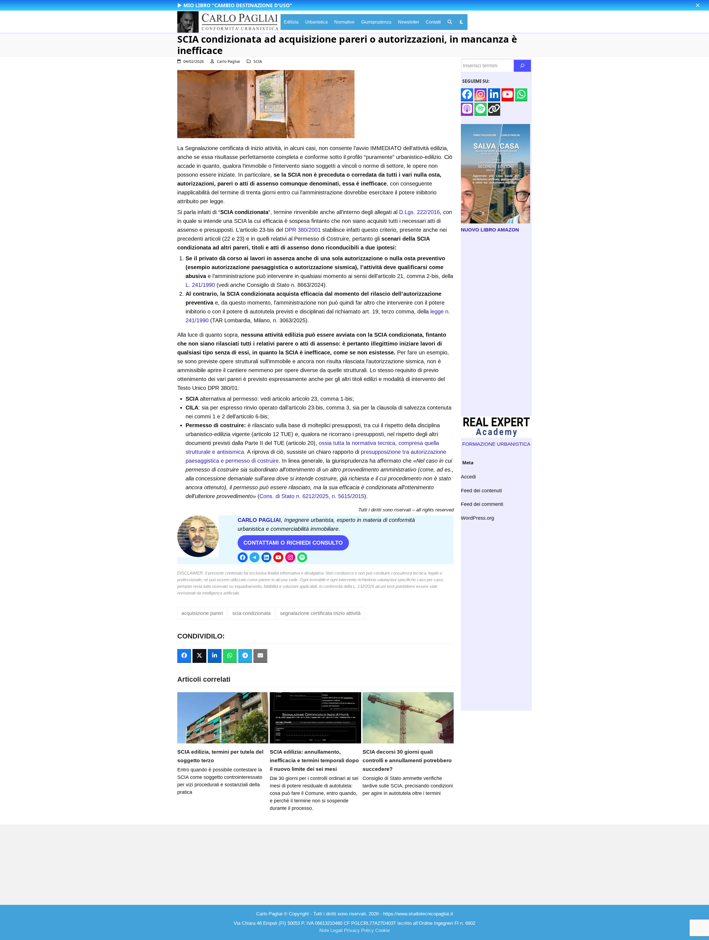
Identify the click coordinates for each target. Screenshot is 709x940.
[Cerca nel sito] (522, 66)
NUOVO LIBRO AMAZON (490, 230)
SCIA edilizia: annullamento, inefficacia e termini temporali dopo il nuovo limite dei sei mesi (314, 760)
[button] (698, 5)
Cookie (382, 930)
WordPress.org (477, 518)
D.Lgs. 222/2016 (419, 212)
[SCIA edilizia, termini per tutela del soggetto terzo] (222, 717)
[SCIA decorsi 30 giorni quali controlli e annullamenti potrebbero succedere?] (408, 717)
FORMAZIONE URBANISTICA (496, 444)
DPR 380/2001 (303, 230)
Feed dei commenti (482, 504)
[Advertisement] (496, 325)
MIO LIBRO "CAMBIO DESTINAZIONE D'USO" (237, 5)
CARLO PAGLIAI (259, 520)
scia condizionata (251, 613)
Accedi (468, 477)
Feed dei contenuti (481, 490)
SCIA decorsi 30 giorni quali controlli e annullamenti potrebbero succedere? (407, 760)
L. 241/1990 (200, 285)
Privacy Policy (359, 930)
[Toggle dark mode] (461, 22)
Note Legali (331, 930)
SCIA (257, 61)
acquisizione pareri (202, 613)
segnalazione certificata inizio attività (320, 613)
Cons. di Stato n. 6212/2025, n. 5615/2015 (312, 496)
